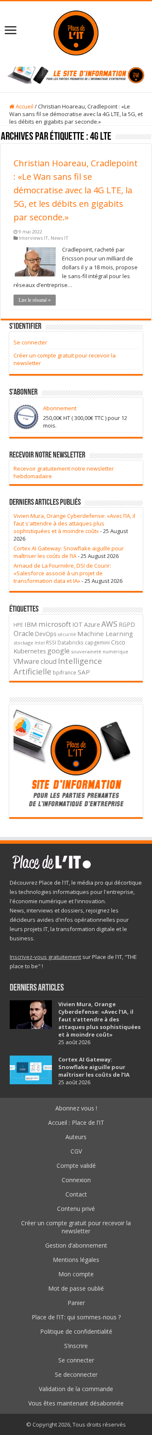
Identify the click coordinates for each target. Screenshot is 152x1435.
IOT (77, 624)
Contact (76, 1194)
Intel (40, 643)
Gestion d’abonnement (76, 1245)
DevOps (46, 634)
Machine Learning (105, 633)
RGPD (127, 624)
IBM (30, 624)
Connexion (76, 1180)
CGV (76, 1151)
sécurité (67, 634)
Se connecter (30, 342)
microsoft (54, 624)
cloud (49, 661)
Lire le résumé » (35, 300)
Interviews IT (33, 238)
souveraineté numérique (99, 651)
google (58, 650)
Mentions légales (76, 1260)
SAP (84, 672)
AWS (109, 624)
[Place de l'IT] (76, 32)
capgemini (97, 642)
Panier (76, 1303)
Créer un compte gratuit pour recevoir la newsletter (76, 1227)
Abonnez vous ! (76, 1108)
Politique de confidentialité (76, 1331)
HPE (18, 624)
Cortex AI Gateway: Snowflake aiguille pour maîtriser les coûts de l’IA (69, 552)
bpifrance (64, 672)
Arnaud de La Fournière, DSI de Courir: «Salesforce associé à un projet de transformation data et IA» (62, 573)
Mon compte (76, 1274)
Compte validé (76, 1166)
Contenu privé (76, 1209)
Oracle (24, 633)
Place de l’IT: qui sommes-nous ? (76, 1317)
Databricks (70, 642)
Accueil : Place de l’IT (76, 1122)
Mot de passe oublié (76, 1288)
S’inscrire (76, 1346)
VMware (26, 661)
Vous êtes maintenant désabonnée (76, 1403)
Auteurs (76, 1137)
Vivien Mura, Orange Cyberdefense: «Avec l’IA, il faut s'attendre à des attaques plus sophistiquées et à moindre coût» (74, 523)
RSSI (51, 642)
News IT (59, 238)
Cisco (118, 642)
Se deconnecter (76, 1374)
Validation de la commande (76, 1389)
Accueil (23, 106)
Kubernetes (30, 651)
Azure (92, 624)
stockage (23, 642)
